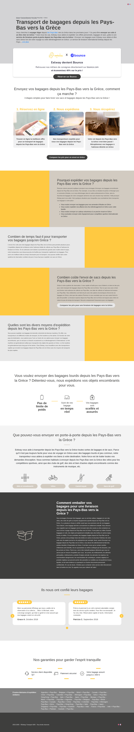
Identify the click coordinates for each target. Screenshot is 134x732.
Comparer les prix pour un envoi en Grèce (67, 157)
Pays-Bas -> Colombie (81, 702)
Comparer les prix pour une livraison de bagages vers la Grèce (86, 305)
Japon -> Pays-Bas (81, 697)
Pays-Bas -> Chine (64, 702)
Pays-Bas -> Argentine (64, 699)
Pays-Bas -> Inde (83, 706)
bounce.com (92, 67)
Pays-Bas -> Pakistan (48, 709)
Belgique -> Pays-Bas (66, 692)
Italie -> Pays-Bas (66, 697)
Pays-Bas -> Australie (67, 706)
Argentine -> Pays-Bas (49, 692)
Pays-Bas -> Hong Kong (65, 704)
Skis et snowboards (25, 486)
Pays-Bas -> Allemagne (99, 702)
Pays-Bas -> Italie (82, 704)
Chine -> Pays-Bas (47, 695)
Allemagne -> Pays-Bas (83, 695)
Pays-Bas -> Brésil (98, 699)
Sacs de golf (109, 486)
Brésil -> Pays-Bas (83, 692)
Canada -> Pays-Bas (99, 692)
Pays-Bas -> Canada (48, 702)
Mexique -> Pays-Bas (97, 697)
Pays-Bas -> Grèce (47, 704)
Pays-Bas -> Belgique (82, 699)
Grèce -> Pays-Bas (100, 695)
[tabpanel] (39, 613)
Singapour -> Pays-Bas (49, 706)
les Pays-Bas (52, 33)
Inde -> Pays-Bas (113, 706)
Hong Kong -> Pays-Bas (49, 697)
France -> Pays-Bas (98, 706)
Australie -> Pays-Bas (65, 709)
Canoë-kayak (81, 486)
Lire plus (25, 42)
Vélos (53, 486)
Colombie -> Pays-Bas (64, 695)
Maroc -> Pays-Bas (47, 699)
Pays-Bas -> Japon (97, 704)
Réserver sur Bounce (67, 76)
